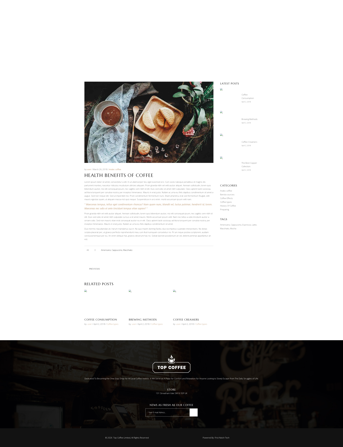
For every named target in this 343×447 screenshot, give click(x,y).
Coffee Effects (226, 198)
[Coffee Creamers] (193, 302)
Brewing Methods (143, 319)
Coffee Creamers (186, 319)
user (89, 169)
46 (87, 250)
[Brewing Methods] (149, 302)
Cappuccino (117, 250)
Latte (254, 224)
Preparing (224, 209)
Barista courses (227, 194)
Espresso (246, 224)
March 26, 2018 (100, 169)
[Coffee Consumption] (104, 302)
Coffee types (112, 324)
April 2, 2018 (99, 324)
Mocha (233, 228)
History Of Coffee (228, 205)
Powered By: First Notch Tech (216, 437)
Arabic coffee (115, 169)
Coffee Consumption (100, 319)
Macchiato (127, 250)
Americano (106, 250)
